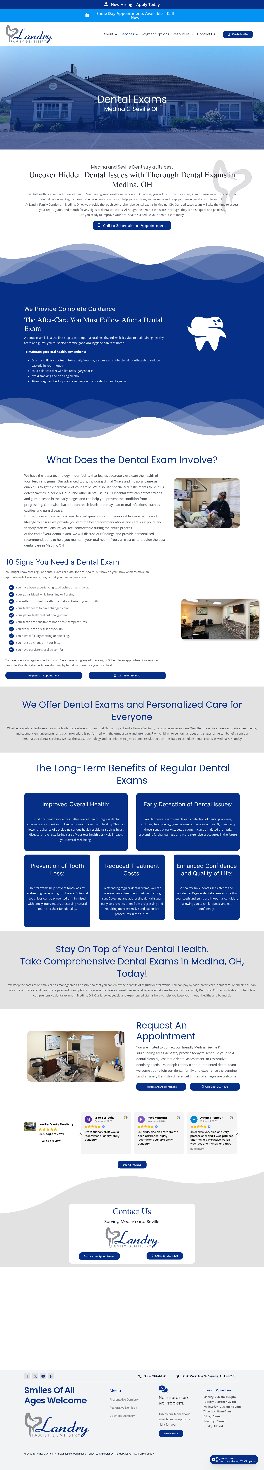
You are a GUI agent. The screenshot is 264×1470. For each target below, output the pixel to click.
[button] (237, 1133)
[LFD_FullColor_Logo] (29, 26)
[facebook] (27, 1376)
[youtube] (43, 1376)
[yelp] (51, 1376)
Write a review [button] (51, 1141)
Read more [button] (144, 1148)
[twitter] (35, 1376)
